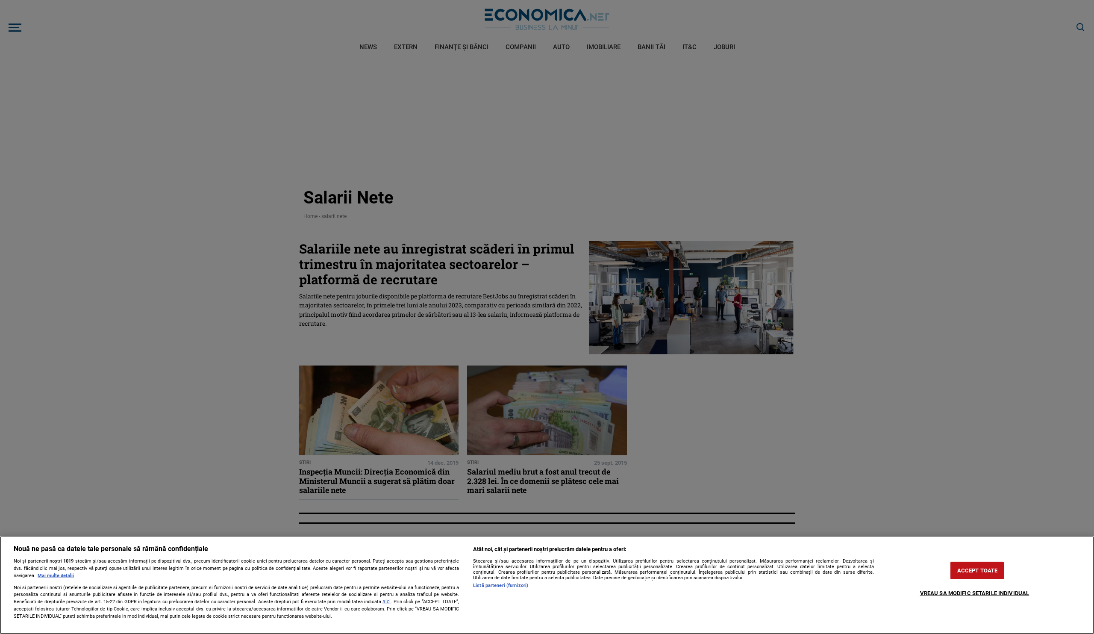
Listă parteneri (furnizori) (500, 585)
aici (386, 602)
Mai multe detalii (56, 575)
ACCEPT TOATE (977, 570)
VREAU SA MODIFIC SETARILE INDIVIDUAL (974, 593)
